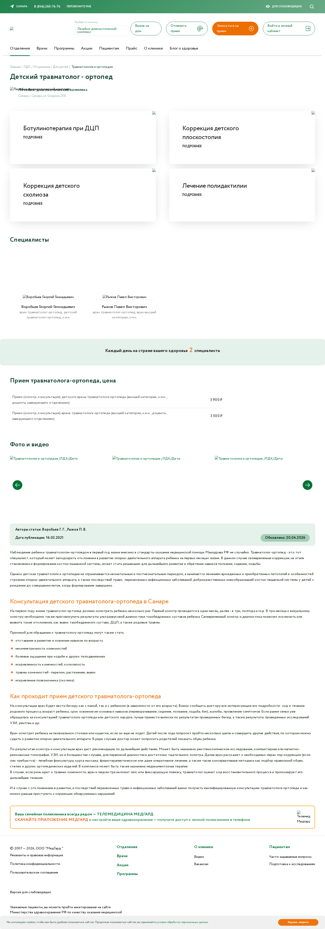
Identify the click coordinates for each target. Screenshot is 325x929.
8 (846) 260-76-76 (47, 6)
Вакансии (201, 864)
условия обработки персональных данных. (183, 922)
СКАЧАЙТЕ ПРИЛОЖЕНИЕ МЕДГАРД (52, 820)
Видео (199, 856)
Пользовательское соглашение (34, 872)
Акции (86, 48)
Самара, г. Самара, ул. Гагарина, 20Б (42, 96)
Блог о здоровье (184, 48)
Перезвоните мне (79, 6)
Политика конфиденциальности (35, 863)
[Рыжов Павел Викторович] (124, 275)
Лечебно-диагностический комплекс (97, 30)
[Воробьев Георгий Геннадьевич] (48, 275)
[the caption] (44, 458)
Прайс (131, 48)
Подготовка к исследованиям (292, 864)
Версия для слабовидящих (30, 892)
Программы (64, 48)
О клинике (153, 48)
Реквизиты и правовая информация (36, 855)
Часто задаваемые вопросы (290, 856)
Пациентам (109, 48)
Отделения (20, 48)
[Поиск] (311, 6)
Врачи (41, 48)
